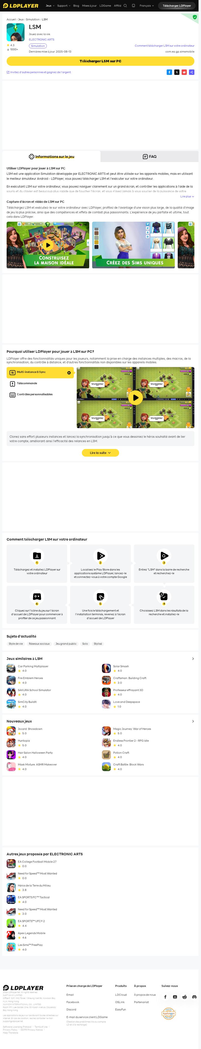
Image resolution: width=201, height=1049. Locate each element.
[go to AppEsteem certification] (169, 1014)
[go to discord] (194, 997)
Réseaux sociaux (39, 643)
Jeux (21, 19)
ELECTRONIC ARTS (41, 39)
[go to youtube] (175, 997)
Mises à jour (89, 5)
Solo (85, 643)
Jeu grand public (66, 643)
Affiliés (118, 5)
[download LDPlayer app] (133, 5)
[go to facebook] (165, 997)
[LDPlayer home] (20, 5)
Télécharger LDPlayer (177, 5)
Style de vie (16, 643)
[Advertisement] (100, 115)
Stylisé (98, 643)
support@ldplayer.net (13, 1021)
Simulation (33, 19)
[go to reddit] (184, 997)
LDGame (105, 5)
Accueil (11, 19)
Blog (76, 5)
